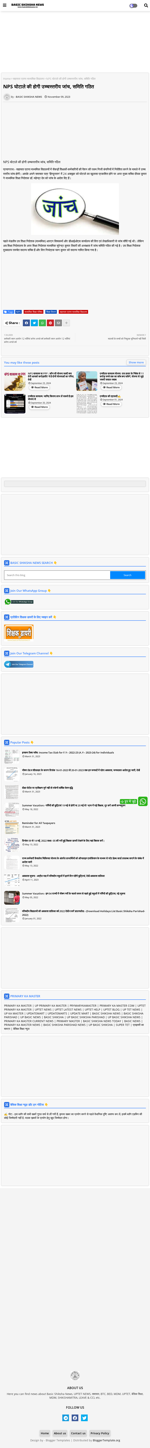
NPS (18, 311)
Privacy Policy (100, 1433)
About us (60, 1433)
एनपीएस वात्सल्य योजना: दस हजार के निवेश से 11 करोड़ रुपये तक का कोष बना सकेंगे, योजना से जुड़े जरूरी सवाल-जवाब (122, 376)
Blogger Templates (58, 1440)
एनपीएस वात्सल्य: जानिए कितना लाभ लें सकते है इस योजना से (50, 398)
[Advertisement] (75, 42)
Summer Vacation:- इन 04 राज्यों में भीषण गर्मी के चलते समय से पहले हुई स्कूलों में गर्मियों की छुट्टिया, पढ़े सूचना (73, 893)
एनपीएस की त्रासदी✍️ (110, 396)
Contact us (78, 1433)
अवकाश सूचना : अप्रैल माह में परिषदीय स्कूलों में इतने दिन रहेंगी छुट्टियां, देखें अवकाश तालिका (63, 876)
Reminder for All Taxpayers (38, 823)
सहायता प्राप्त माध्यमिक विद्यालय (28, 78)
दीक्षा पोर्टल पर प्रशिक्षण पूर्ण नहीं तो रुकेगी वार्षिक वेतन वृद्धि (47, 787)
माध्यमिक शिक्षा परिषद (33, 311)
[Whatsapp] (42, 323)
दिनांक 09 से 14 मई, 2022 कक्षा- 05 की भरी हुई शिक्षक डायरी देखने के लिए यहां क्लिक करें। (63, 840)
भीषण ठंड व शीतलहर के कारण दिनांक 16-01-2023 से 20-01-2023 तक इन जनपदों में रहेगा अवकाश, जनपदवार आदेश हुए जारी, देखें (81, 770)
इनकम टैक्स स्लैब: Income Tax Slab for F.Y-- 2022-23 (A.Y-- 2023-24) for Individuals (68, 752)
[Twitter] (34, 323)
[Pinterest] (50, 323)
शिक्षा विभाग (51, 311)
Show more (136, 362)
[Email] (58, 323)
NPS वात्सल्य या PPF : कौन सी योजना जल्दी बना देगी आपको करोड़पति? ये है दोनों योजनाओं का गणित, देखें (51, 376)
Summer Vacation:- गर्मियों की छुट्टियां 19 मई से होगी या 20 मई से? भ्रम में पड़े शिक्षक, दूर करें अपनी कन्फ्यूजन (73, 805)
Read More (41, 387)
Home (7, 78)
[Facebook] (26, 323)
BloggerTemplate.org (106, 1440)
